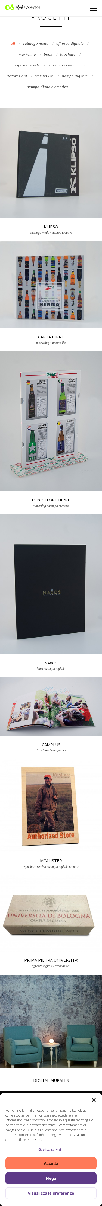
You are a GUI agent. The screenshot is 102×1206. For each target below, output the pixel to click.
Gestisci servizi (49, 1149)
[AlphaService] (23, 6)
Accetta (51, 1163)
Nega (51, 1178)
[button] (94, 1100)
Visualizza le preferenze (51, 1193)
